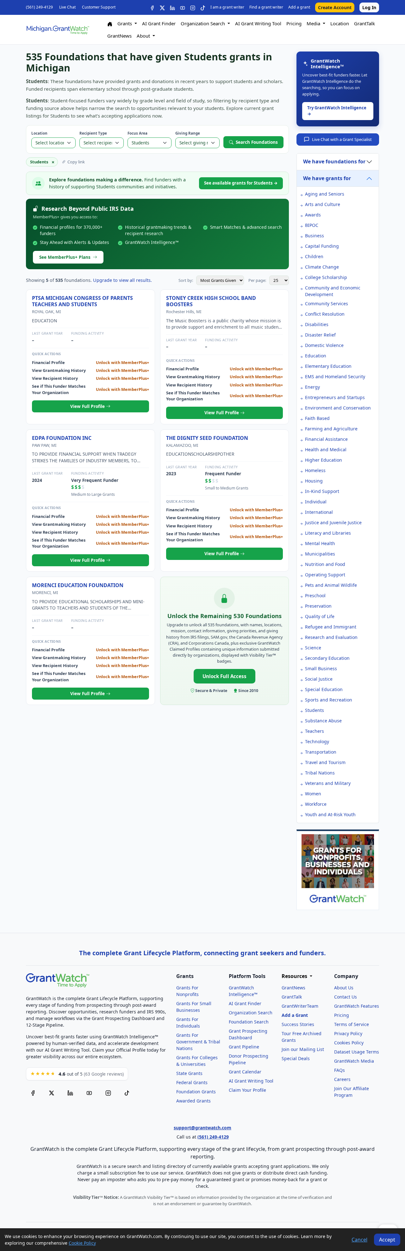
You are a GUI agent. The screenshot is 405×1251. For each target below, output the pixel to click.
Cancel (359, 1239)
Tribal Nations (320, 773)
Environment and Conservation (338, 408)
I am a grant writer (227, 7)
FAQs (339, 1070)
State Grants (189, 1073)
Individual (316, 502)
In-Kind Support (322, 491)
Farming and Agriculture (331, 429)
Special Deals (296, 1058)
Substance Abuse (323, 721)
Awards (313, 215)
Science (313, 648)
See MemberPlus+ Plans (64, 257)
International (319, 512)
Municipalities (320, 554)
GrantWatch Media (354, 1061)
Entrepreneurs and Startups (335, 397)
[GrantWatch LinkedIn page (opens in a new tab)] (70, 1093)
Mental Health (320, 543)
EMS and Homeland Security (335, 376)
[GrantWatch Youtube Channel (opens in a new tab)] (89, 1093)
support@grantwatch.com (202, 1128)
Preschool (315, 595)
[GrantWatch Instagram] (192, 7)
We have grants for (327, 178)
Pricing (294, 23)
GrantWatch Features (356, 1006)
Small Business (321, 668)
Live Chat (67, 7)
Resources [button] (295, 976)
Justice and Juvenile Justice (333, 522)
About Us (343, 988)
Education (315, 356)
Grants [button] (125, 23)
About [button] (144, 36)
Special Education (324, 689)
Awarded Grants (193, 1101)
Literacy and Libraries (328, 533)
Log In (369, 7)
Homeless (315, 470)
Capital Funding (322, 246)
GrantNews (119, 36)
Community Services (326, 304)
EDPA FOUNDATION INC (61, 438)
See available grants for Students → (241, 183)
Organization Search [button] (203, 23)
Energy (312, 387)
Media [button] (314, 23)
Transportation (320, 752)
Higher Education (323, 460)
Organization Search (250, 1013)
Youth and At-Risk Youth (330, 814)
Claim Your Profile (247, 1090)
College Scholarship (326, 277)
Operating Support (325, 575)
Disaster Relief (320, 335)
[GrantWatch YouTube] (182, 7)
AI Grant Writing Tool (258, 23)
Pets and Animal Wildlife (331, 585)
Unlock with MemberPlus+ (122, 362)
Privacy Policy (348, 1033)
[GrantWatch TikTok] (202, 7)
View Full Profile (88, 406)
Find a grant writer (266, 7)
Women (313, 794)
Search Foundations (257, 142)
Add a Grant (295, 1015)
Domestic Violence (324, 345)
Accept (387, 1239)
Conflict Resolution (325, 314)
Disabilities (316, 324)
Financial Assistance (326, 439)
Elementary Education (328, 366)
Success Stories (298, 1024)
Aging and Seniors (324, 194)
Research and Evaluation (331, 637)
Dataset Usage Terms (356, 1052)
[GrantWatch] (57, 29)
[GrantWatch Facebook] (152, 7)
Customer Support (98, 7)
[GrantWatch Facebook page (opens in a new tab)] (33, 1093)
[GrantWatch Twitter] (162, 7)
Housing (314, 481)
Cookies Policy (349, 1043)
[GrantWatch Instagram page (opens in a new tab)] (108, 1093)
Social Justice (319, 679)
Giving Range (187, 133)
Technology (317, 741)
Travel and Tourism (325, 762)
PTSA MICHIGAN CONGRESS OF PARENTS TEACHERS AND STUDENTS (82, 301)
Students (314, 710)
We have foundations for (334, 161)
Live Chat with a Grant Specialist (342, 139)
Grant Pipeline (244, 1047)
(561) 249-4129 (39, 7)
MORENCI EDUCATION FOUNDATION (77, 585)
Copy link (76, 162)
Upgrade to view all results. (122, 280)
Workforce (316, 804)
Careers (342, 1079)
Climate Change (322, 267)
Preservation (318, 606)
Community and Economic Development (332, 291)
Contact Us (345, 997)
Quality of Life (319, 616)
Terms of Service (351, 1024)
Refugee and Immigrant (330, 627)
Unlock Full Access (224, 676)
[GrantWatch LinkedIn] (172, 7)
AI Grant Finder (159, 23)
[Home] (110, 23)
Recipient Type (93, 133)
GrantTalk (364, 23)
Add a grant (299, 7)
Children (314, 256)
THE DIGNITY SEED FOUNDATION (207, 438)
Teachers (314, 731)
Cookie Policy (82, 1243)
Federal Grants (192, 1082)
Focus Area (137, 133)
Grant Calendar (245, 1072)
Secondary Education (327, 658)
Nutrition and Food (325, 564)
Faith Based (317, 418)
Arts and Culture (322, 204)
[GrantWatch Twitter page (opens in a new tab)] (51, 1093)
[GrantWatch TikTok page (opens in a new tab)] (127, 1093)
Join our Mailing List (303, 1049)
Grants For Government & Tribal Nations (198, 1041)
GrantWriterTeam (300, 1006)
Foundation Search (249, 1022)
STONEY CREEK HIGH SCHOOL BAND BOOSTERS (211, 301)
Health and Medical (325, 449)
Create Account (335, 7)
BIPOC (311, 225)
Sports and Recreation (328, 700)
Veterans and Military (328, 783)
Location (339, 23)
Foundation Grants (196, 1092)
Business (314, 236)
